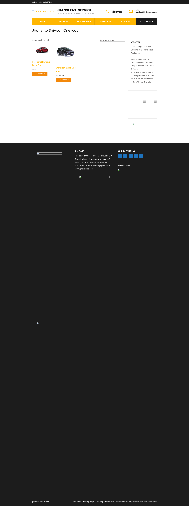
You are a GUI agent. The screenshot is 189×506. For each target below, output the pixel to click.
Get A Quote (146, 21)
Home (42, 21)
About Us (63, 21)
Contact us (105, 21)
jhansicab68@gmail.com (146, 12)
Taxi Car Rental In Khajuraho (83, 28)
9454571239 (47, 2)
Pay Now (125, 21)
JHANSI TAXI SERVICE (74, 10)
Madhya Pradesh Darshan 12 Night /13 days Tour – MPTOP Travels (86, 38)
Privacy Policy (150, 501)
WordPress (138, 501)
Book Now (41, 74)
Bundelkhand (84, 21)
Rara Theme (115, 501)
